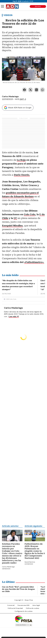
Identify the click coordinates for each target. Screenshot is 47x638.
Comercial (10, 605)
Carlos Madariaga (10, 96)
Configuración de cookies (23, 611)
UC (15, 218)
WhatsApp (42, 89)
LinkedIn (36, 89)
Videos (8, 15)
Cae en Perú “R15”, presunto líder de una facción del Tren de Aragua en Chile (18, 589)
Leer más (12, 316)
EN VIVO (38, 6)
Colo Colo (29, 214)
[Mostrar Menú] (2, 6)
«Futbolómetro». (34, 262)
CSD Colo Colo (11, 299)
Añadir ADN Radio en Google (19, 107)
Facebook (24, 89)
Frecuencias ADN (23, 605)
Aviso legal (36, 605)
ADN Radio (12, 6)
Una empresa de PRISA (24, 618)
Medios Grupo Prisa (24, 624)
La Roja (21, 160)
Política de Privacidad (15, 608)
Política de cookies (32, 608)
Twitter (30, 89)
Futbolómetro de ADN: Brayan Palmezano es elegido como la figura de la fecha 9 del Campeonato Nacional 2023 (35, 551)
